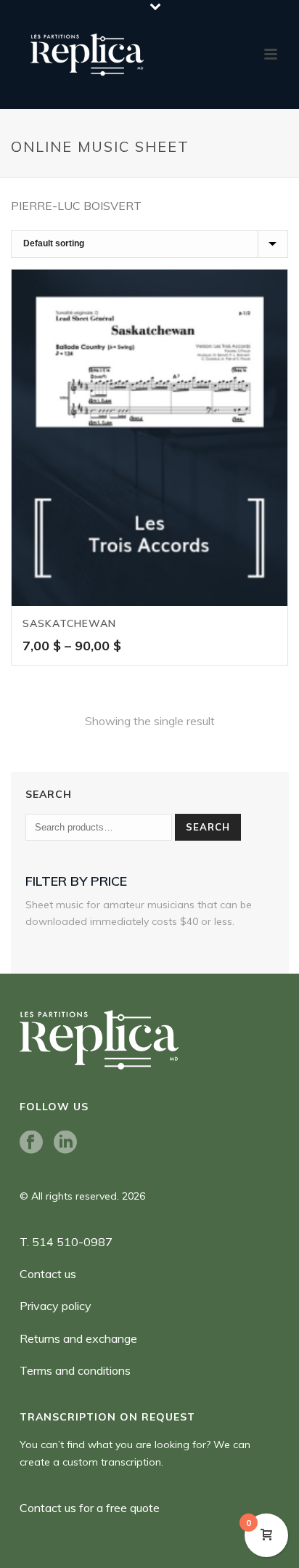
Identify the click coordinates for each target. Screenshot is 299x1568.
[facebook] (31, 1143)
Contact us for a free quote (90, 1507)
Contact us (48, 1273)
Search (208, 827)
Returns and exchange (78, 1338)
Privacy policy (55, 1305)
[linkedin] (65, 1143)
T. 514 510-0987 (66, 1241)
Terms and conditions (75, 1370)
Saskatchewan (69, 623)
